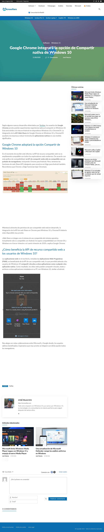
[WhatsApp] (42, 88)
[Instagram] (96, 1)
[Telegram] (51, 88)
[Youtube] (101, 1)
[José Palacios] (10, 406)
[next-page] (6, 459)
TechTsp (11, 386)
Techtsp (42, 125)
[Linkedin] (46, 88)
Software (46, 43)
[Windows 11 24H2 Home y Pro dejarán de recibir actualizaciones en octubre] (77, 129)
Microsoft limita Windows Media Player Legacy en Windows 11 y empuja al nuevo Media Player (15, 451)
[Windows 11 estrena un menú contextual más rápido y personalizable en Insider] (77, 140)
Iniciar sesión (62, 472)
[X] (98, 1)
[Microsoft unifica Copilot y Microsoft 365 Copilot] (77, 151)
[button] (99, 9)
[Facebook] (94, 1)
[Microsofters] (13, 9)
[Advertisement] (34, 107)
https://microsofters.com (24, 403)
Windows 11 (56, 43)
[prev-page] (3, 459)
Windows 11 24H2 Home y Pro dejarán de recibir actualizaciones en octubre (93, 128)
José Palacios (67, 57)
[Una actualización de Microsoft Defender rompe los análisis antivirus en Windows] (51, 436)
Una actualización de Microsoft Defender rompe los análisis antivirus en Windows (51, 451)
